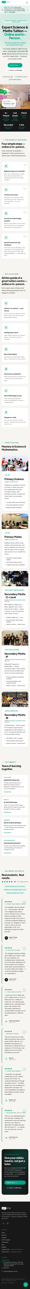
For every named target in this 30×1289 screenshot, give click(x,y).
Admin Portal (11, 1284)
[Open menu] (26, 2)
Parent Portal (11, 1254)
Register (4, 1249)
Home (3, 1234)
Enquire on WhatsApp (16, 72)
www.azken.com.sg (11, 1282)
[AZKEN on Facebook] (3, 1225)
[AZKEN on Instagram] (7, 1225)
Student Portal (12, 1251)
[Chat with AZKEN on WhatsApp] (25, 1284)
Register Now (14, 67)
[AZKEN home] (6, 3)
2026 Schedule (6, 1242)
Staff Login (4, 1284)
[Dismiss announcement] (27, 10)
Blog (3, 1246)
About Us (4, 1237)
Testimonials (5, 1244)
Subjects (4, 1239)
